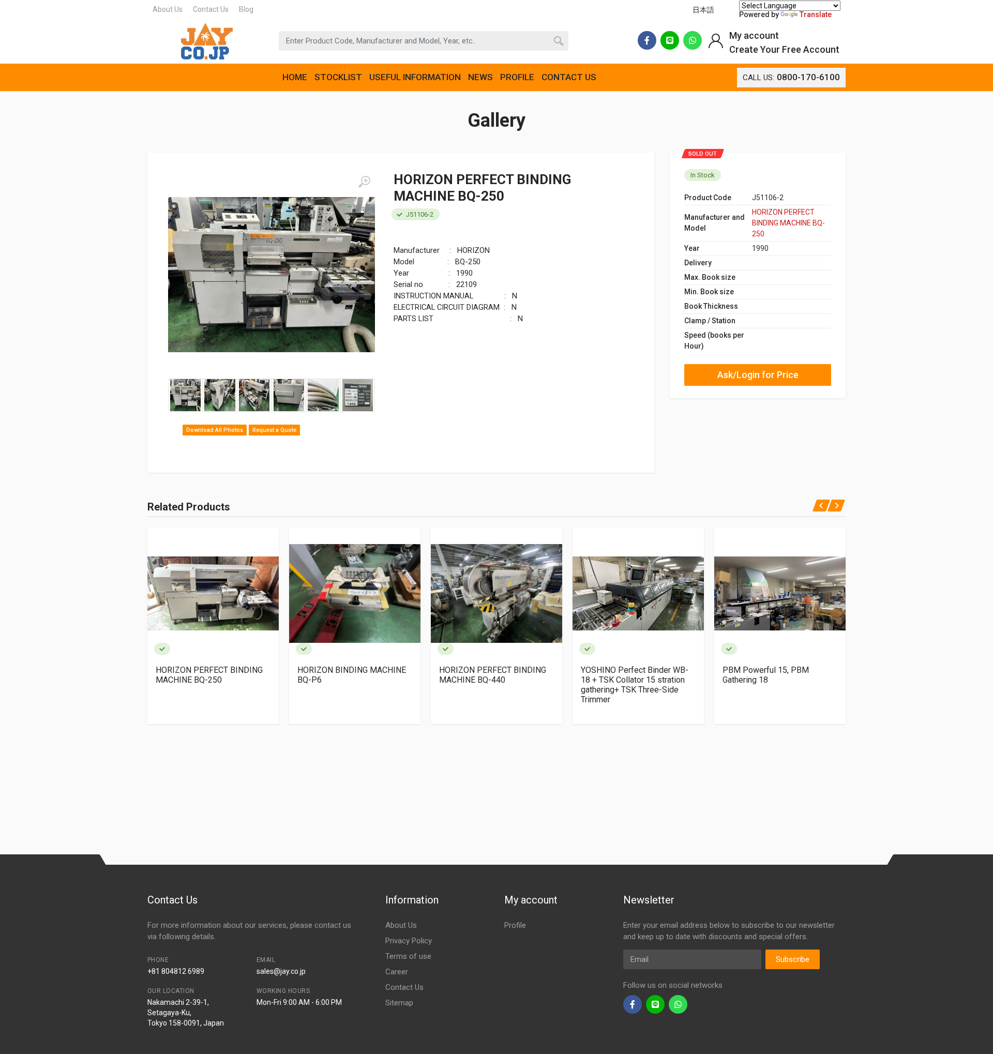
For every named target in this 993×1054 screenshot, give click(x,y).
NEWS (480, 77)
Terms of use (408, 956)
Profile (515, 925)
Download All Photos (214, 430)
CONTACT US (568, 77)
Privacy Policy (408, 940)
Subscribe (792, 959)
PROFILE (517, 77)
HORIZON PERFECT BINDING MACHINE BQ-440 (492, 675)
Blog (246, 9)
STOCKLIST (338, 77)
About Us (168, 9)
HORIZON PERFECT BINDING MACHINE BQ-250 (788, 223)
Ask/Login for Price (758, 374)
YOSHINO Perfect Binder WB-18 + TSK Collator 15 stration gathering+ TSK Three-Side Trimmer (634, 684)
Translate (816, 14)
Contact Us (211, 9)
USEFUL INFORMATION (415, 77)
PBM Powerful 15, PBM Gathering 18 (766, 675)
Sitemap (399, 1002)
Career (396, 971)
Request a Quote (274, 430)
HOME (294, 77)
